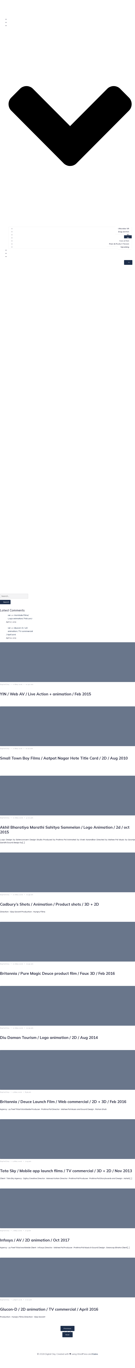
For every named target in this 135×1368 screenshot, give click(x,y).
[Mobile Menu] (128, 262)
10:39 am (29, 895)
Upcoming (125, 247)
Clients (129, 22)
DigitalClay (5, 895)
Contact (128, 250)
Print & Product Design (119, 244)
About (129, 19)
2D (128, 238)
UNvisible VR (123, 228)
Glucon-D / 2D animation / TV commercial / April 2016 (19, 631)
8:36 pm (28, 1092)
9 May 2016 (17, 1092)
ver (9, 615)
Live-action (124, 241)
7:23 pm (28, 1161)
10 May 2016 (18, 895)
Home (129, 253)
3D (128, 235)
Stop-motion (123, 232)
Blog (130, 256)
